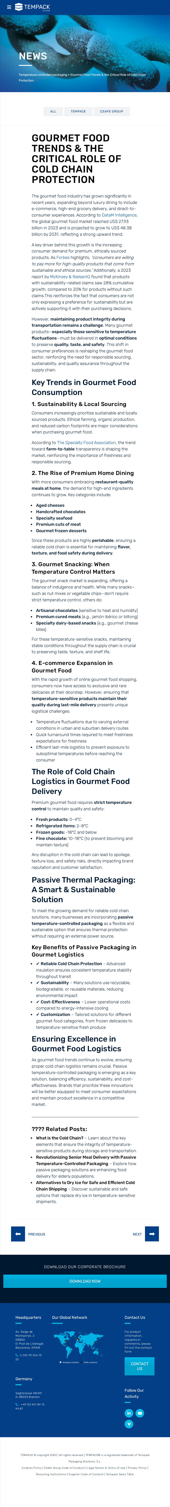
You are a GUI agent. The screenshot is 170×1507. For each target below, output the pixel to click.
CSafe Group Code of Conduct (64, 1467)
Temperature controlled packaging (43, 75)
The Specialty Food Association (86, 442)
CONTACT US (140, 1366)
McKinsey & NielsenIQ (70, 276)
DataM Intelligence (119, 215)
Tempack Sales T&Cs (120, 1474)
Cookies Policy (32, 1467)
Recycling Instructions (51, 1474)
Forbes (63, 257)
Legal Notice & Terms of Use (106, 1467)
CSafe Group (111, 111)
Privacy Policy (137, 1467)
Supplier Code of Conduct (86, 1474)
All (53, 111)
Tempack (78, 111)
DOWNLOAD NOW (85, 1281)
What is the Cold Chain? (59, 1138)
